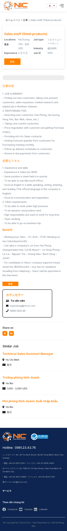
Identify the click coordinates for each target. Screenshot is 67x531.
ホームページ (13, 20)
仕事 (25, 20)
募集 (12, 61)
